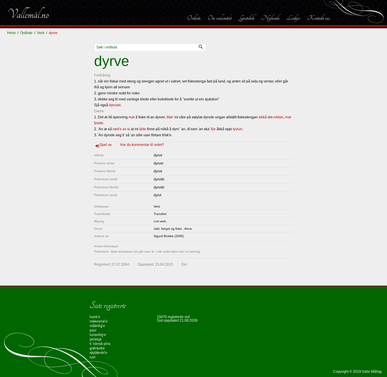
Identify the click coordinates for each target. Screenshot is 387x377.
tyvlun (237, 129)
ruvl (92, 357)
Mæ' (170, 117)
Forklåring (102, 75)
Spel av (106, 145)
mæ (132, 117)
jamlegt (95, 339)
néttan (278, 117)
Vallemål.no (28, 14)
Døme (99, 111)
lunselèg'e (98, 335)
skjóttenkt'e (98, 353)
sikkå (262, 117)
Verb (40, 33)
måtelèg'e (97, 326)
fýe (213, 129)
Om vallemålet (220, 18)
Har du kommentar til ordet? (142, 145)
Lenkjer (293, 18)
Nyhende (270, 18)
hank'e (95, 317)
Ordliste (194, 18)
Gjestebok (246, 18)
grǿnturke (97, 348)
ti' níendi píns (100, 344)
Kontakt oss (318, 18)
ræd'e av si (121, 129)
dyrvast (114, 105)
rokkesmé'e (99, 321)
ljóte (142, 129)
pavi (93, 330)
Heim (11, 33)
